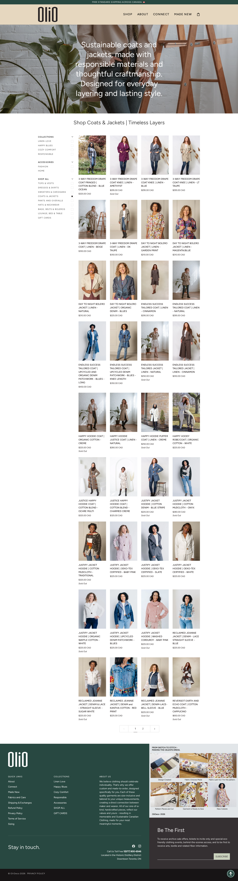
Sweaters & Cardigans (52, 192)
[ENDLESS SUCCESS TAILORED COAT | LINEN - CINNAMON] (155, 280)
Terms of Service (17, 818)
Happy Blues (45, 145)
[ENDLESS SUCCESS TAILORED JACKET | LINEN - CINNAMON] (186, 341)
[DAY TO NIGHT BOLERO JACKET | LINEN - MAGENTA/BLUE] (186, 219)
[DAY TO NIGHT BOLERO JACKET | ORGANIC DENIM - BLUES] (123, 280)
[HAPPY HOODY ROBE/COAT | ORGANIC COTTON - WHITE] (186, 412)
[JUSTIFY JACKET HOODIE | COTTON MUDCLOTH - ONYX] (186, 476)
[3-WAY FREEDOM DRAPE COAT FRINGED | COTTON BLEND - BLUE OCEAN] (92, 155)
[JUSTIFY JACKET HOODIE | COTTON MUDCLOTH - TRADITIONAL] (92, 541)
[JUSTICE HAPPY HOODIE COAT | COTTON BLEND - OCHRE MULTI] (92, 476)
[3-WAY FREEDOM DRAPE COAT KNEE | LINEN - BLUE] (155, 155)
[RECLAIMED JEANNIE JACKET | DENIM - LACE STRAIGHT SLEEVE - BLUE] (186, 609)
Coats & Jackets (48, 196)
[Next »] (154, 728)
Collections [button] (61, 776)
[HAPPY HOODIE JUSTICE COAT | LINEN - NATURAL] (123, 412)
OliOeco (15, 873)
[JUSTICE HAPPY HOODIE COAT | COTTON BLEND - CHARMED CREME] (123, 476)
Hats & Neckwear (48, 205)
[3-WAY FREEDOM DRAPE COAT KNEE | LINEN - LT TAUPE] (186, 155)
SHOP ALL (59, 807)
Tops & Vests (46, 183)
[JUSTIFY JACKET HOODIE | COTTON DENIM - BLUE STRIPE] (155, 476)
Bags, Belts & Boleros (51, 209)
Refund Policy (15, 807)
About (11, 781)
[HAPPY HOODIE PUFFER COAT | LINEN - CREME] (155, 412)
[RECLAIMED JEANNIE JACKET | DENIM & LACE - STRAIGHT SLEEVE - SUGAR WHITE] (92, 677)
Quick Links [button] (15, 776)
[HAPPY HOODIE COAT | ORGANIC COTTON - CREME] (92, 412)
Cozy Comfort (47, 149)
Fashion (43, 166)
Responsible (45, 154)
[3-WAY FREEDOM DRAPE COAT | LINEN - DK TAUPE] (123, 219)
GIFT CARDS (44, 218)
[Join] (222, 856)
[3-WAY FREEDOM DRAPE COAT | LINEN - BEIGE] (92, 219)
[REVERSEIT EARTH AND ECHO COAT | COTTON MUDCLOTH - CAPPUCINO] (186, 677)
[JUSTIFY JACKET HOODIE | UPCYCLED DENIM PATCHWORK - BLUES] (123, 609)
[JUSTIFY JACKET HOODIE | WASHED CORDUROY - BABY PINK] (155, 609)
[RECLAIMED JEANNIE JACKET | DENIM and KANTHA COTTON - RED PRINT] (123, 677)
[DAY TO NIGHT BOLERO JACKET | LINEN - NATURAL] (92, 280)
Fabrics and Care (17, 797)
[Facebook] (133, 846)
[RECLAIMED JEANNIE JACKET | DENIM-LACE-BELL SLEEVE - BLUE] (155, 677)
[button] (128, 14)
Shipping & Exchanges (20, 802)
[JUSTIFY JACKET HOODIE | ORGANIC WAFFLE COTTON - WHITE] (92, 609)
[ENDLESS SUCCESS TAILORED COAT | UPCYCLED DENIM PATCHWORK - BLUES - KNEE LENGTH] (123, 341)
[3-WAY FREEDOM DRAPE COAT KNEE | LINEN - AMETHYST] (123, 155)
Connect (12, 786)
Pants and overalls (50, 200)
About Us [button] (105, 776)
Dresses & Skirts (48, 187)
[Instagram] (139, 846)
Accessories (60, 802)
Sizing (11, 823)
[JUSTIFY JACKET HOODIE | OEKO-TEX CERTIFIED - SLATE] (155, 541)
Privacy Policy (15, 813)
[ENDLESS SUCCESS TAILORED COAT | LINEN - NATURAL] (186, 280)
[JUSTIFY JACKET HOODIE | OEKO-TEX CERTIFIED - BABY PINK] (123, 541)
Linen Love (44, 141)
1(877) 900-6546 (132, 851)
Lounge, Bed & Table (50, 213)
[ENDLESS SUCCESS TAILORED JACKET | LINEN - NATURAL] (155, 341)
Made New (13, 792)
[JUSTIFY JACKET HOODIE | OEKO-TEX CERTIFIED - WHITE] (186, 541)
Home (41, 171)
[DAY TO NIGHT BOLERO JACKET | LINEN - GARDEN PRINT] (155, 219)
